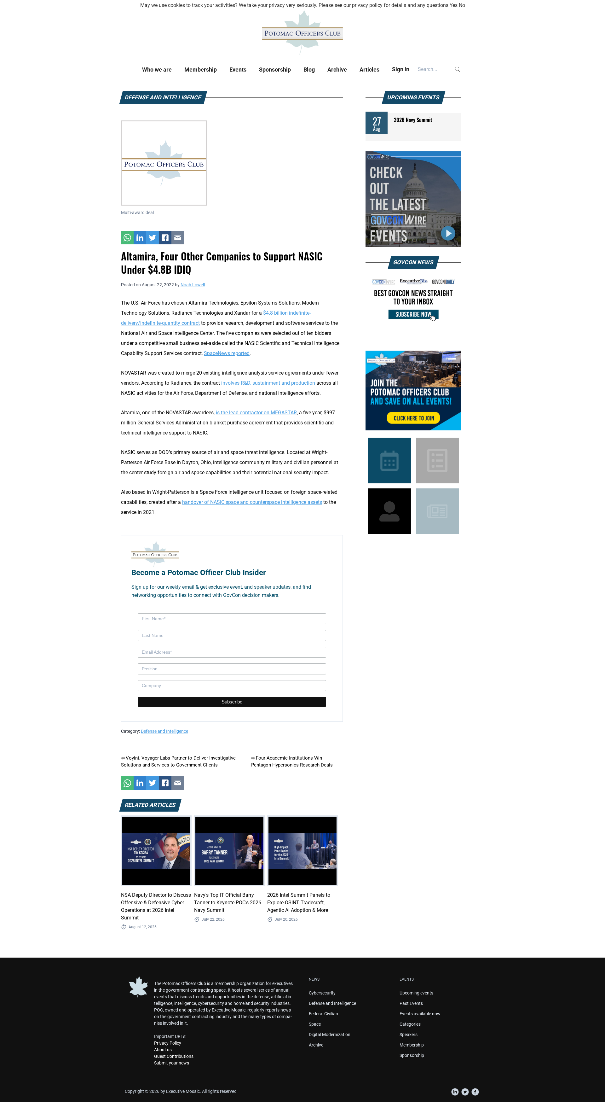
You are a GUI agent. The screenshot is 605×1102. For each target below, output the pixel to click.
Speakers (409, 1034)
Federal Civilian (323, 1013)
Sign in (400, 69)
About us (163, 1049)
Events (237, 69)
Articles (369, 69)
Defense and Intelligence (164, 731)
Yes (454, 5)
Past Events (411, 1003)
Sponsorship (275, 69)
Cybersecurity (322, 992)
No (462, 5)
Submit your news (171, 1062)
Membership (200, 69)
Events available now (420, 1013)
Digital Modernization (329, 1034)
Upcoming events (416, 992)
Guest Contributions (173, 1056)
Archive (337, 69)
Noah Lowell (193, 284)
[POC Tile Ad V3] (413, 390)
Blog (309, 69)
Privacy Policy (167, 1043)
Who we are (157, 69)
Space (315, 1024)
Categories (410, 1024)
